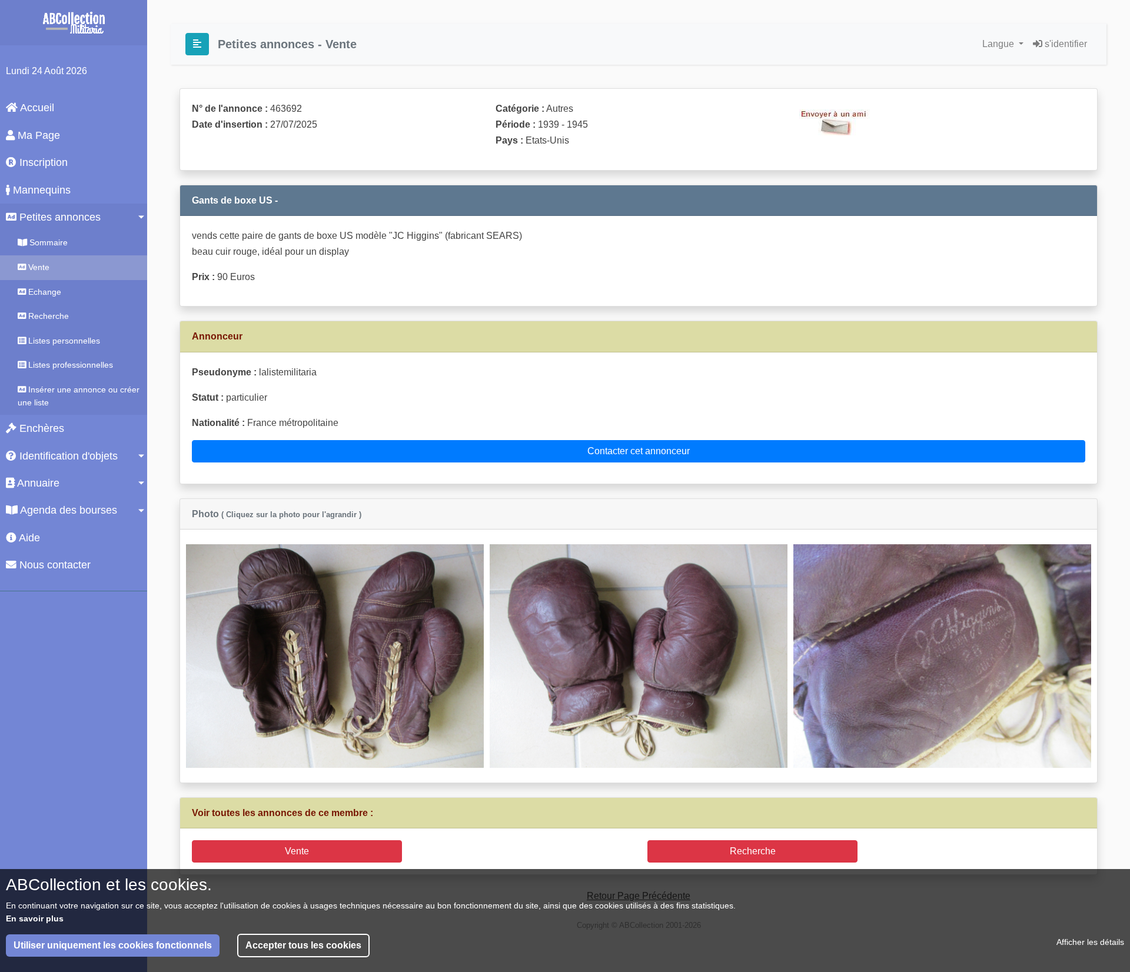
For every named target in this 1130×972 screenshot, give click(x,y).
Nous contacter (53, 565)
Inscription (42, 162)
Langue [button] (999, 44)
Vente (37, 267)
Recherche (47, 316)
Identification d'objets (67, 456)
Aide (28, 538)
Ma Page (37, 135)
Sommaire (47, 242)
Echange (43, 292)
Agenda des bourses (67, 510)
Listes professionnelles (69, 365)
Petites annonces (58, 217)
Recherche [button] (753, 851)
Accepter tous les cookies (303, 945)
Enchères (40, 428)
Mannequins (40, 190)
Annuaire (37, 483)
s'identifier (1064, 44)
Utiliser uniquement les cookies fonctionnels (113, 945)
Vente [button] (297, 851)
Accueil (36, 108)
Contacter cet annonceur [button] (638, 451)
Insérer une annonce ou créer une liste (78, 396)
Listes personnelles (63, 340)
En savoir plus (35, 918)
